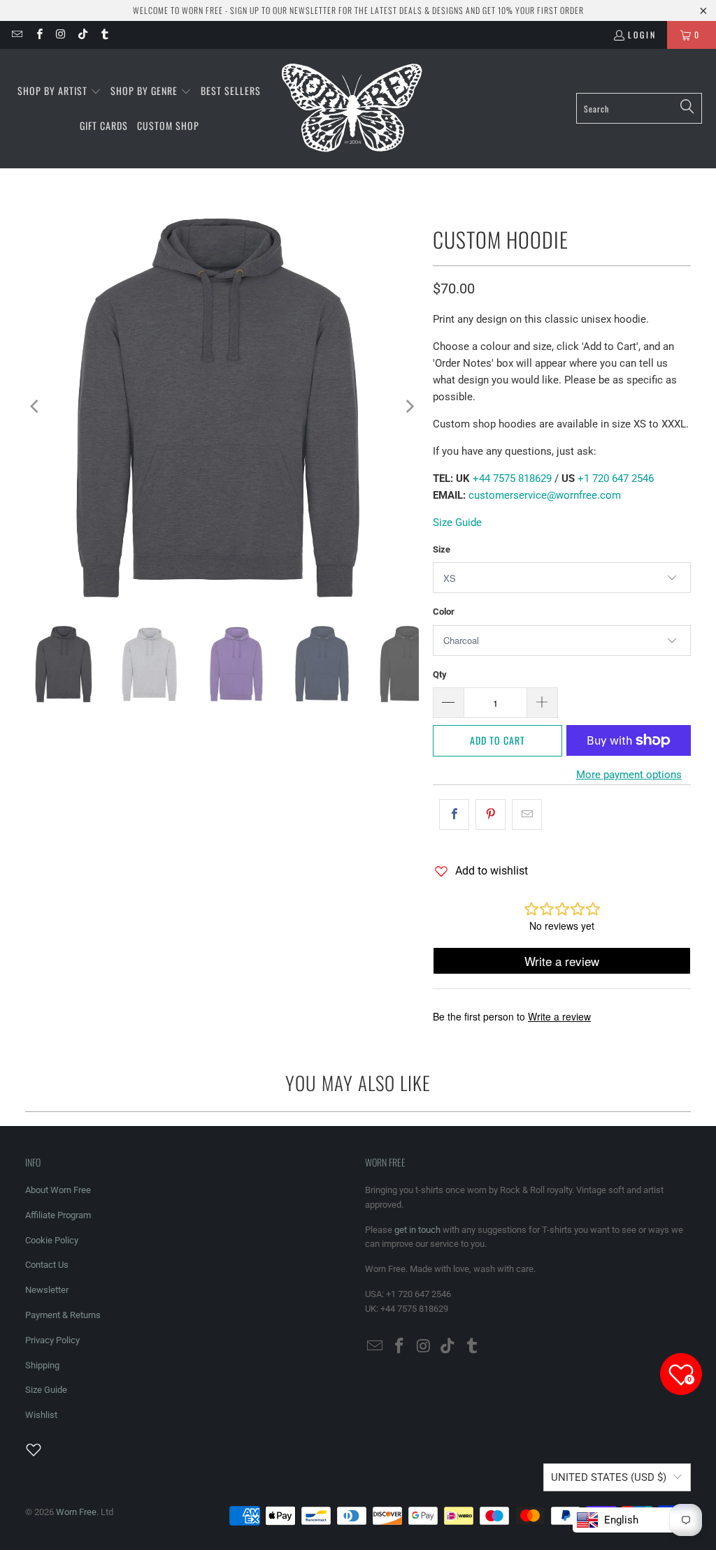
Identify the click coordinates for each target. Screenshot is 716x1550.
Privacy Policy (52, 1340)
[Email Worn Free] (16, 35)
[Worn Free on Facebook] (38, 35)
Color (443, 611)
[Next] (408, 407)
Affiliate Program (58, 1215)
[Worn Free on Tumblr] (104, 35)
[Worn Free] (350, 108)
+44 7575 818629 (511, 478)
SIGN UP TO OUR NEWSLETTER (283, 10)
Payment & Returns (63, 1315)
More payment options (629, 774)
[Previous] (35, 407)
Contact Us (47, 1264)
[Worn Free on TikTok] (82, 35)
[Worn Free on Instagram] (60, 35)
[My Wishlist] (42, 1449)
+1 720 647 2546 (616, 478)
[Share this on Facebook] (454, 814)
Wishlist (41, 1415)
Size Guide (457, 522)
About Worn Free (58, 1190)
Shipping (42, 1365)
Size (441, 549)
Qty (440, 674)
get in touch (417, 1229)
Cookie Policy (51, 1240)
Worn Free (76, 1512)
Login (642, 35)
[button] (59, 91)
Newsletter (47, 1290)
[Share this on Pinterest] (490, 814)
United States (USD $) (608, 1477)
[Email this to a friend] (527, 814)
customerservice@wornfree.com (544, 495)
